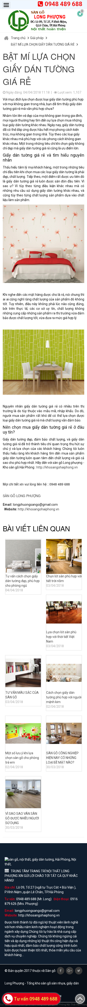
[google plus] (69, 970)
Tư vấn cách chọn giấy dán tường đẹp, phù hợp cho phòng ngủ (22, 580)
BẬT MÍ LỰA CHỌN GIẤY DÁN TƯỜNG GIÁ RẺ (42, 44)
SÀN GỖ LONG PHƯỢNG (22, 495)
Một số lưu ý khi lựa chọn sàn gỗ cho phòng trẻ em (22, 757)
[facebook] (60, 970)
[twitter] (78, 970)
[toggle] (6, 5)
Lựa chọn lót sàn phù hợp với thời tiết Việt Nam (61, 636)
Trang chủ (18, 38)
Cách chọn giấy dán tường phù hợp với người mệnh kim (63, 697)
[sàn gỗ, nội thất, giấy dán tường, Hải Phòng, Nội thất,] (37, 20)
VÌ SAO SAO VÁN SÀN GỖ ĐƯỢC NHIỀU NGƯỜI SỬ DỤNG (22, 818)
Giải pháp (37, 38)
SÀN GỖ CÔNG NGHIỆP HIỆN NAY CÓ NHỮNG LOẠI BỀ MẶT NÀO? (62, 757)
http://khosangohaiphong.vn (57, 467)
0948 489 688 (63, 3)
